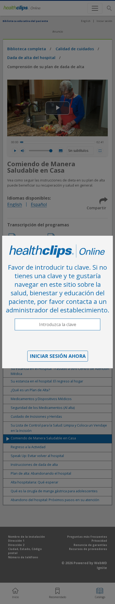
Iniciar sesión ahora (58, 356)
